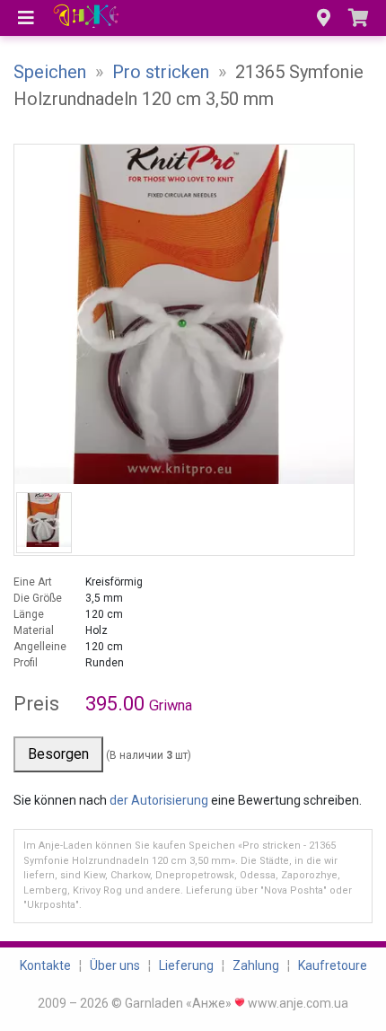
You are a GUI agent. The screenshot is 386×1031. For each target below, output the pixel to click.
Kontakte (45, 965)
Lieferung (186, 965)
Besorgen (58, 753)
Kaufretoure (332, 965)
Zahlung (255, 965)
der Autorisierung (159, 800)
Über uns (115, 965)
